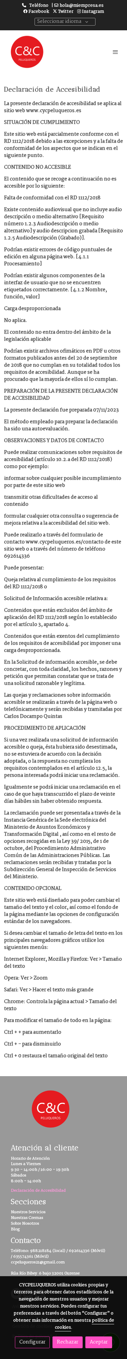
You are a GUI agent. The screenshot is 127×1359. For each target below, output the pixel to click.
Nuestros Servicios (28, 1212)
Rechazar (67, 1342)
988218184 (40, 1251)
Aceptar (99, 1342)
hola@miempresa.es (82, 5)
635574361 (23, 1256)
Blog (15, 1229)
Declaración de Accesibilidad (38, 1190)
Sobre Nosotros (25, 1223)
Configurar (32, 1342)
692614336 (79, 1251)
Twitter (65, 11)
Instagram (92, 11)
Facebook (38, 11)
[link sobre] (63, 1113)
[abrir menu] (115, 52)
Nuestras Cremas (27, 1218)
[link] (27, 52)
